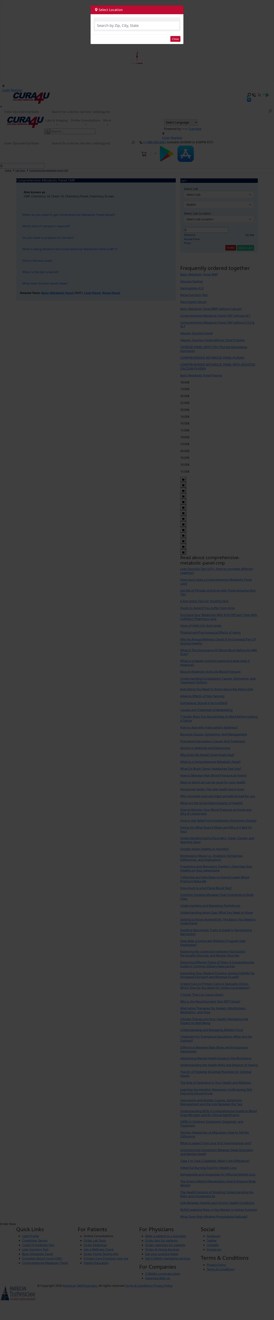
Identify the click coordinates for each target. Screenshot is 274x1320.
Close (175, 39)
